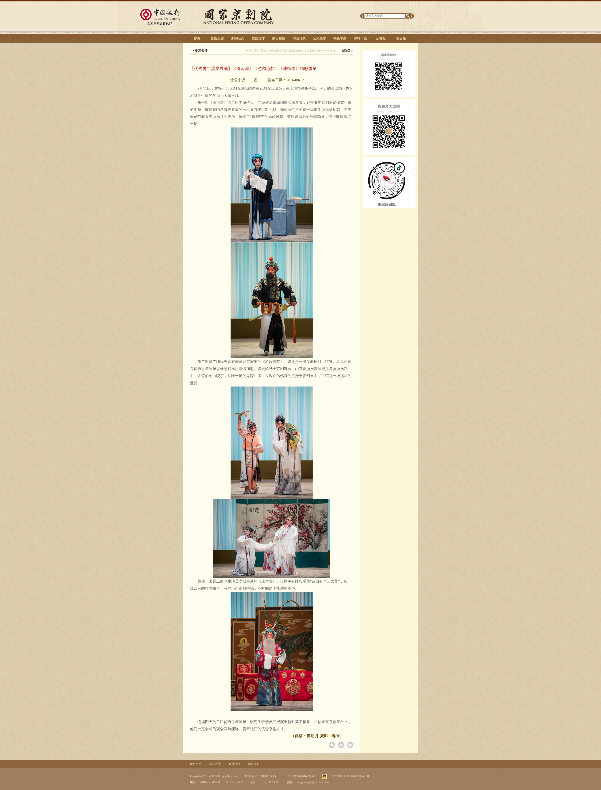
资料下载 (360, 38)
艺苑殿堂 (319, 38)
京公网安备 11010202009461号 (350, 776)
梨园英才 (258, 38)
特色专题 (340, 38)
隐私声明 (215, 764)
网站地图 (253, 764)
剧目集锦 (278, 38)
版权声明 (195, 764)
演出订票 (299, 38)
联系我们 (234, 764)
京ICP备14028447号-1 (300, 776)
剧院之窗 (217, 38)
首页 (197, 38)
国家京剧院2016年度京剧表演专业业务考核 (308, 50)
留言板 (401, 38)
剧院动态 (237, 38)
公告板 (381, 38)
